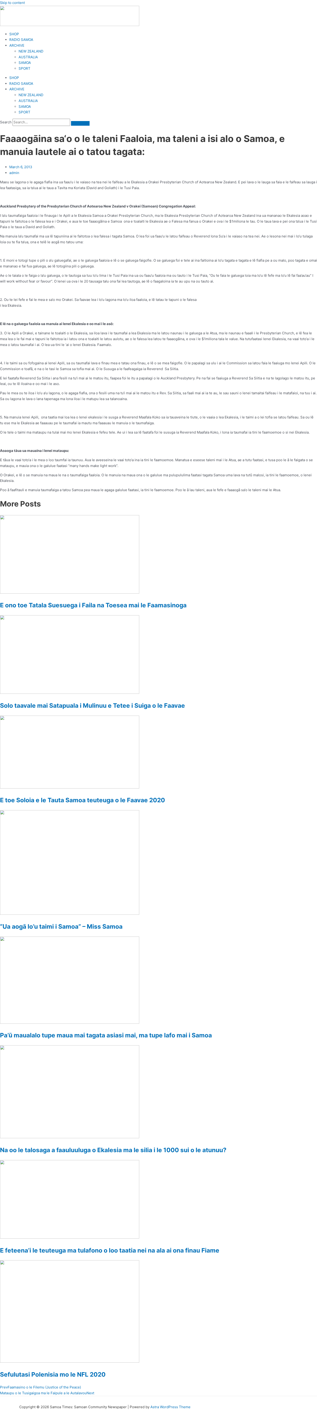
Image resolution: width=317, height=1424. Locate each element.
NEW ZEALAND (31, 51)
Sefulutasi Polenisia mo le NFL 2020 (53, 1374)
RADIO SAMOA (21, 39)
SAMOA (25, 62)
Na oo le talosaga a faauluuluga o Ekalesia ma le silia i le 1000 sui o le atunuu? (113, 1150)
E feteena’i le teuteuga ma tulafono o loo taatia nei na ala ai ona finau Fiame (109, 1250)
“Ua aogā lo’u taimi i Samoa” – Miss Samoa (61, 926)
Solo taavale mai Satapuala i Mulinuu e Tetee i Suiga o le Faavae (92, 705)
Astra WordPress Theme (170, 1407)
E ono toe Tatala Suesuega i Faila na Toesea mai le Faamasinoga (93, 605)
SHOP (14, 34)
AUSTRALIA (28, 57)
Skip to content (12, 2)
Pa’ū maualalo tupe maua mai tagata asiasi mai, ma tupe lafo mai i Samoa (106, 1035)
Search (6, 122)
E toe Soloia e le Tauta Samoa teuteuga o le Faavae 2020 (82, 800)
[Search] (80, 123)
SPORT (24, 68)
